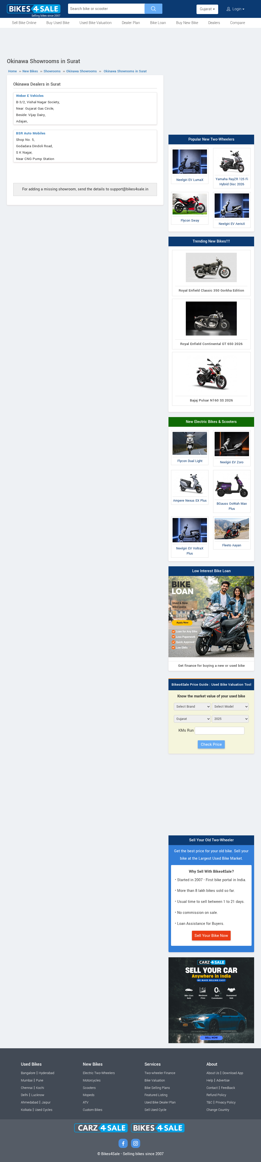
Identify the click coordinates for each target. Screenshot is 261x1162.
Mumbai (27, 1080)
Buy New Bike (187, 23)
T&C (209, 1102)
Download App (233, 1073)
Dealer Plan (131, 23)
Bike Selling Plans (157, 1088)
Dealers (214, 23)
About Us (212, 1073)
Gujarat (206, 9)
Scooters (89, 1088)
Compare (237, 23)
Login (236, 9)
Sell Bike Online (24, 23)
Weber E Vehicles (30, 95)
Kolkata (26, 1110)
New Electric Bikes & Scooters (211, 421)
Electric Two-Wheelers (99, 1073)
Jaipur (46, 1102)
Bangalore (28, 1073)
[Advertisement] (130, 41)
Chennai (27, 1088)
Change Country (217, 1110)
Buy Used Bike (57, 23)
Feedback (228, 1088)
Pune (39, 1080)
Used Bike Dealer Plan (160, 1102)
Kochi (40, 1088)
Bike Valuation (155, 1080)
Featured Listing (156, 1095)
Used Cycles (43, 1110)
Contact (212, 1088)
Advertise (223, 1080)
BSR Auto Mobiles (30, 133)
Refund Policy (216, 1095)
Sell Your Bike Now (211, 935)
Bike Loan (158, 23)
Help (209, 1080)
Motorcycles (91, 1080)
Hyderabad (46, 1073)
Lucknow (37, 1095)
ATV (85, 1102)
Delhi (24, 1095)
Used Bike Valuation (96, 23)
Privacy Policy (226, 1102)
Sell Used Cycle (155, 1110)
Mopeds (88, 1095)
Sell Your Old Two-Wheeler (211, 840)
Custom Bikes (92, 1110)
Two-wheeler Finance (160, 1073)
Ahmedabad (29, 1102)
